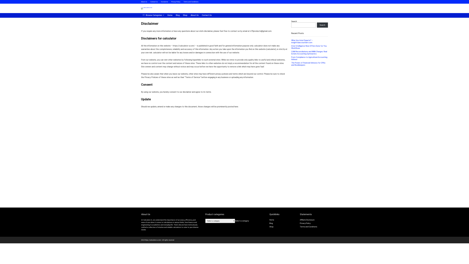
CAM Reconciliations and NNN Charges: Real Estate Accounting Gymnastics (309, 52)
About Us (144, 2)
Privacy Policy (175, 2)
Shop (185, 15)
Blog (178, 15)
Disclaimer (164, 2)
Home (169, 15)
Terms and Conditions (190, 2)
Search (294, 21)
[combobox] (242, 221)
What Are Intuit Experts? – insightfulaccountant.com (302, 41)
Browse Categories (153, 15)
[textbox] (242, 221)
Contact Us (154, 2)
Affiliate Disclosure (307, 220)
